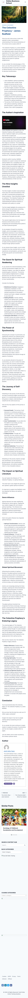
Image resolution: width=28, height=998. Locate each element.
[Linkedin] (3, 985)
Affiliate (10, 979)
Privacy (14, 976)
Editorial (4, 979)
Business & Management (8, 25)
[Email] (14, 784)
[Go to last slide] (4, 821)
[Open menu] (25, 2)
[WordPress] (5, 985)
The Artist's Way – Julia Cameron (6, 795)
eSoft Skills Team (9, 751)
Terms (18, 976)
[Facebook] (11, 985)
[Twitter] (8, 985)
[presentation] (14, 817)
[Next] (24, 821)
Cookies (4, 976)
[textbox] (14, 895)
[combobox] (14, 895)
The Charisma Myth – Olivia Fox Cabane (20, 795)
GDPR (9, 976)
